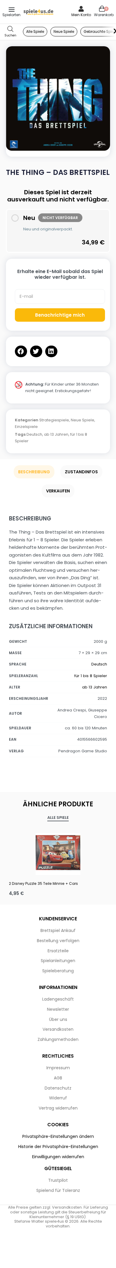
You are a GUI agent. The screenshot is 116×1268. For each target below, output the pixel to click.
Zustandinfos (81, 472)
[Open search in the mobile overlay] (10, 32)
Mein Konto (81, 14)
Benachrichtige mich (60, 315)
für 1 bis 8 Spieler (90, 676)
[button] (21, 351)
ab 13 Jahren (56, 434)
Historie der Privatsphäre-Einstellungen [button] (58, 1147)
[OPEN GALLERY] (58, 98)
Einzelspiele (26, 426)
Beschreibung (34, 472)
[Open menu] (11, 9)
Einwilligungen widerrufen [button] (58, 1157)
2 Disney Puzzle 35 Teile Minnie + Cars (43, 883)
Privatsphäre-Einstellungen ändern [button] (58, 1136)
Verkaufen (58, 491)
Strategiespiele (54, 420)
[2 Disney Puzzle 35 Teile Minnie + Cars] (58, 852)
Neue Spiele (82, 420)
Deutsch (34, 434)
